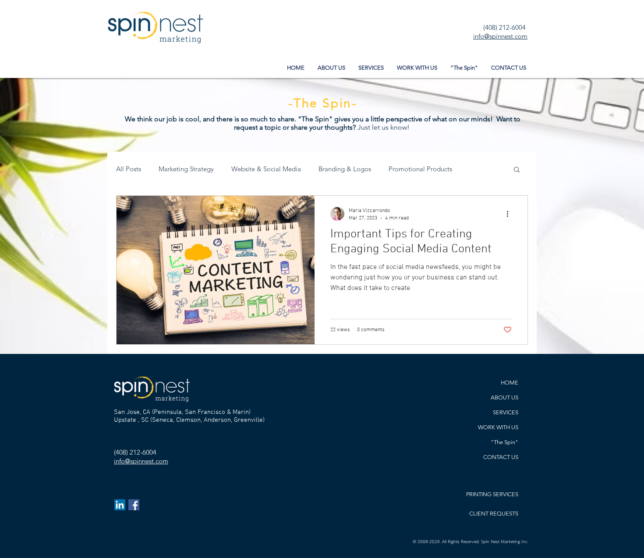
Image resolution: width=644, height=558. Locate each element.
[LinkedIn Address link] (119, 504)
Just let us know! (384, 127)
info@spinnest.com (500, 36)
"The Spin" (504, 442)
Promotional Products (420, 169)
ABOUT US (504, 397)
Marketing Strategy (186, 169)
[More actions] (510, 213)
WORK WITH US (498, 427)
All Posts (128, 169)
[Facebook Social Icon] (133, 504)
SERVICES (505, 412)
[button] (517, 170)
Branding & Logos (344, 169)
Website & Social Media (266, 169)
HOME (509, 382)
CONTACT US (500, 457)
